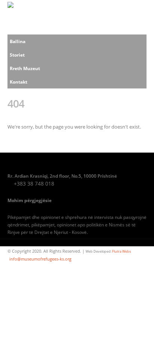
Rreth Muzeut (25, 68)
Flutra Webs (121, 251)
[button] (140, 17)
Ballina (17, 41)
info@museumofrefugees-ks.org (40, 259)
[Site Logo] (22, 17)
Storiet (17, 55)
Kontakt (18, 82)
